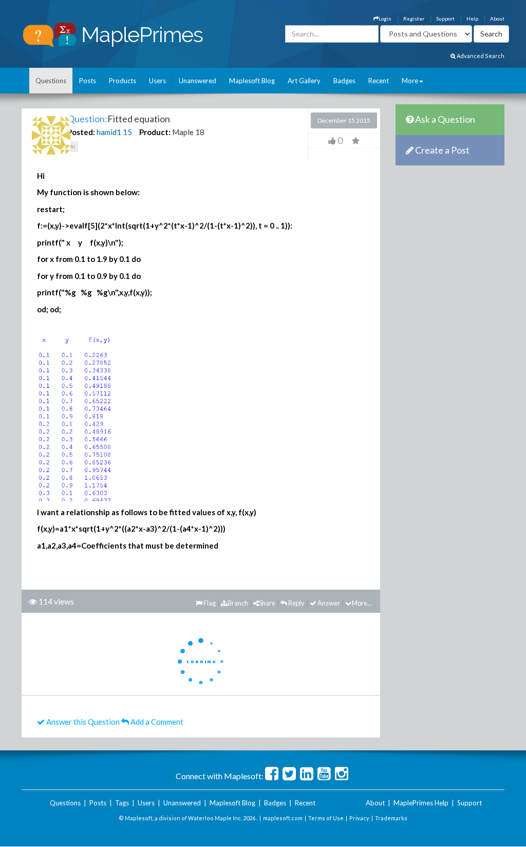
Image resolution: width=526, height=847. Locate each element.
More (410, 81)
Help (472, 18)
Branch (238, 603)
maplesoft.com (283, 818)
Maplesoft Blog (252, 81)
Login (385, 18)
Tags (122, 803)
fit (73, 146)
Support (445, 18)
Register (413, 18)
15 (127, 132)
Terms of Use (326, 818)
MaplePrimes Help (420, 803)
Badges (344, 81)
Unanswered (197, 81)
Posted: (81, 132)
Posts (87, 81)
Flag (209, 603)
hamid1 (109, 132)
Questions (50, 81)
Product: (155, 132)
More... (362, 603)
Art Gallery (304, 81)
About (497, 18)
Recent (378, 81)
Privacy (359, 818)
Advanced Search (480, 55)
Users (157, 81)
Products (122, 81)
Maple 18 (188, 132)
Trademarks (391, 818)
